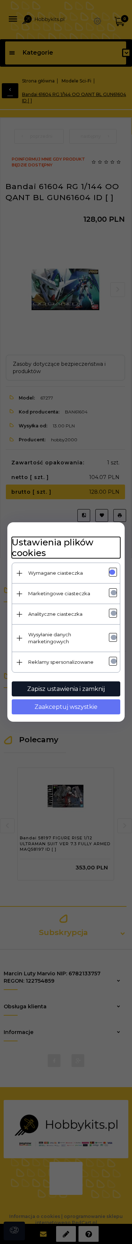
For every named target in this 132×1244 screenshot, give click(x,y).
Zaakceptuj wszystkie (66, 706)
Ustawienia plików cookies (53, 547)
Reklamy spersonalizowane (61, 662)
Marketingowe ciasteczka (59, 593)
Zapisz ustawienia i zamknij (66, 688)
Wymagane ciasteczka (55, 573)
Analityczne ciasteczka (55, 614)
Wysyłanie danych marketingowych (49, 638)
